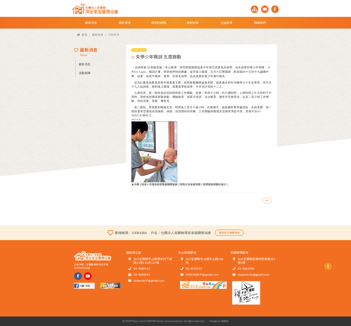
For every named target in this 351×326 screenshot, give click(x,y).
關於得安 (125, 22)
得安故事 (192, 22)
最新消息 (91, 22)
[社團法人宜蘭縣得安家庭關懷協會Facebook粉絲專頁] (275, 8)
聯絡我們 (260, 22)
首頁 (84, 34)
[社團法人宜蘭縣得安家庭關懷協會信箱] (265, 8)
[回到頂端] (328, 266)
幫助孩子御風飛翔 (229, 232)
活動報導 (84, 73)
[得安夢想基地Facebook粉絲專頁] (203, 284)
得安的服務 (158, 22)
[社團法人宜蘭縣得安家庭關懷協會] (94, 8)
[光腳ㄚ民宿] (110, 285)
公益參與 (226, 22)
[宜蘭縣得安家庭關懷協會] (93, 255)
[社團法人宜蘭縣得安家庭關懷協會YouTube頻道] (88, 275)
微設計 (225, 321)
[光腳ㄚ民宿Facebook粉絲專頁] (84, 285)
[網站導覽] (255, 8)
